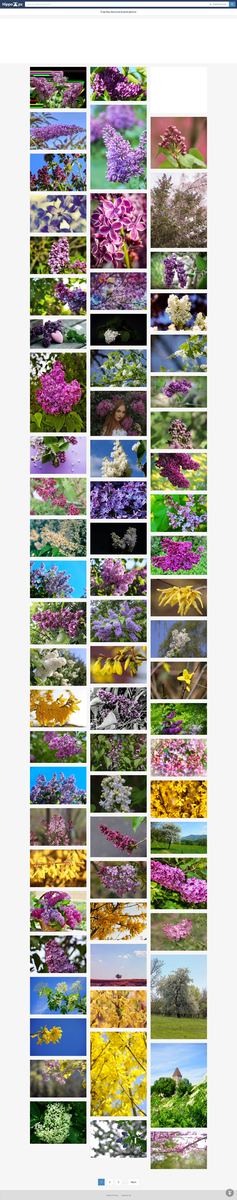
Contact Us (126, 1195)
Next (133, 1182)
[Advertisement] (118, 41)
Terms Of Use (112, 1195)
